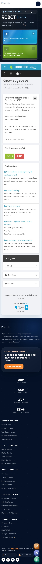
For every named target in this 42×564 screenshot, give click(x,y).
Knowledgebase (18, 84)
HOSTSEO (8, 12)
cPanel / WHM (29, 84)
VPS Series (5, 474)
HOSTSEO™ (15, 548)
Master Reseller (7, 453)
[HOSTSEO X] (3, 560)
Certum (26, 303)
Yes (11, 156)
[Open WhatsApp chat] (36, 559)
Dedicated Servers (8, 481)
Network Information (9, 488)
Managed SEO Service (10, 513)
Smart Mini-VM (7, 485)
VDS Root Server (8, 477)
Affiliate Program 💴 (8, 537)
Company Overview (9, 523)
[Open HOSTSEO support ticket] (36, 546)
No (20, 156)
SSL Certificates (7, 502)
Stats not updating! (12, 190)
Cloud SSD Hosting (8, 428)
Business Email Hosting (10, 506)
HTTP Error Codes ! (13, 206)
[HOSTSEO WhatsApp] (8, 560)
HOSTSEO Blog (7, 530)
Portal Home (6, 84)
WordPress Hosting (8, 432)
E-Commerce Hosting (9, 435)
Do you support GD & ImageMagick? (19, 240)
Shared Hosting (7, 425)
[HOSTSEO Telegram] (13, 560)
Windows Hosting (8, 439)
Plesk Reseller (7, 460)
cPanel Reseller (7, 449)
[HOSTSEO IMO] (17, 560)
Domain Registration (9, 498)
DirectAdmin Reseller (9, 464)
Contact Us (5, 526)
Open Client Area (14, 366)
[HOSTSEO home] (6, 4)
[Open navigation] (38, 4)
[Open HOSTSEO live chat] (36, 553)
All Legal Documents (9, 534)
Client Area (19, 12)
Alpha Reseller (7, 456)
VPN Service (6, 509)
